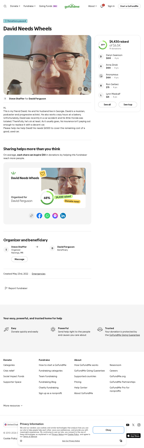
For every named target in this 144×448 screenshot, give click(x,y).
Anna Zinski (112, 65)
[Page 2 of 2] (11, 90)
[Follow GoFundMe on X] (133, 425)
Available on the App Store (133, 435)
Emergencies (38, 273)
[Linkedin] (63, 216)
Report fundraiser (17, 288)
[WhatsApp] (47, 216)
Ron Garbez (112, 84)
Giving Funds (48, 6)
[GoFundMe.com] (72, 6)
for (27, 98)
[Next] (85, 89)
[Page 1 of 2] (8, 90)
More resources (11, 405)
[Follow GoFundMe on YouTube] (127, 425)
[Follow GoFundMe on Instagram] (139, 425)
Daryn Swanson (114, 55)
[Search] (5, 6)
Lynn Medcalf (113, 94)
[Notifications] (101, 6)
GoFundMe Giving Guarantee (124, 335)
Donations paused (16, 21)
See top (128, 104)
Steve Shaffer (19, 247)
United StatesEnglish (18, 424)
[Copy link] (31, 216)
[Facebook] (39, 216)
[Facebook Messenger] (55, 216)
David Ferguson (66, 247)
